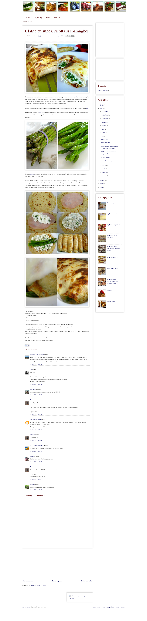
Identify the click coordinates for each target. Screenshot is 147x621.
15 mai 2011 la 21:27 (36, 451)
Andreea (32, 400)
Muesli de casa (105, 157)
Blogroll (57, 17)
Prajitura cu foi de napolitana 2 (112, 237)
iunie (103, 133)
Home (28, 17)
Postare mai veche (86, 581)
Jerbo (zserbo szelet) (112, 268)
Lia (31, 369)
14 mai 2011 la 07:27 (36, 414)
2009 (101, 184)
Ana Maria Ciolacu (35, 419)
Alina (76, 97)
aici (87, 108)
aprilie (104, 165)
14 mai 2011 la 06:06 (36, 395)
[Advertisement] (38, 564)
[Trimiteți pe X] (70, 36)
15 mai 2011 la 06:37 (36, 440)
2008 (101, 187)
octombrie (105, 118)
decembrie (105, 111)
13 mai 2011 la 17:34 (36, 364)
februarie (104, 172)
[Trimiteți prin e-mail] (66, 36)
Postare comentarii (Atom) (38, 585)
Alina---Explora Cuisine (37, 354)
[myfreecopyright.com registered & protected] (80, 598)
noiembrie (105, 115)
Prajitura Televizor (112, 257)
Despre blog (38, 17)
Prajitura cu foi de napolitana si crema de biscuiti (113, 248)
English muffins (105, 142)
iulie (103, 129)
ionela (32, 484)
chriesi (32, 456)
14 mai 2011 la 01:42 (36, 384)
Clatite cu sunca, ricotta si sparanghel (108, 153)
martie (104, 169)
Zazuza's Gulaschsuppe (36, 445)
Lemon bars (104, 139)
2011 (101, 108)
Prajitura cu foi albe (112, 214)
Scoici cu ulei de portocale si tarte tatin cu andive (109, 147)
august (104, 125)
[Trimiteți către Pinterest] (74, 36)
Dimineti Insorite (26, 607)
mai (103, 136)
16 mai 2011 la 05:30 (36, 462)
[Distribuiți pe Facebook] (72, 36)
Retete (48, 17)
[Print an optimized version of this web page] (27, 345)
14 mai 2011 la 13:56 (36, 430)
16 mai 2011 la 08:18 (36, 479)
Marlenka (109, 290)
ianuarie (104, 176)
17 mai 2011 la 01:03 (36, 490)
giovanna (33, 389)
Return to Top (96, 607)
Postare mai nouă (28, 581)
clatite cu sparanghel (58, 36)
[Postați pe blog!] (68, 36)
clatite (32, 174)
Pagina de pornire (57, 581)
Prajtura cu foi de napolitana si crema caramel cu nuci (112, 281)
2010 (101, 180)
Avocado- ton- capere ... (108, 161)
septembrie (105, 122)
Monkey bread (111, 301)
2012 (101, 105)
